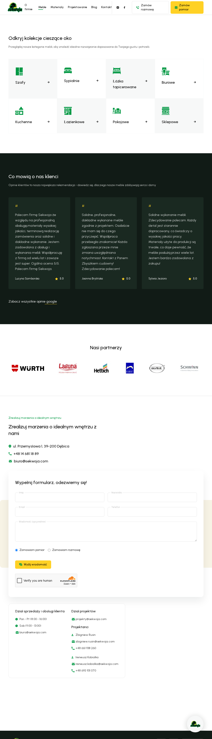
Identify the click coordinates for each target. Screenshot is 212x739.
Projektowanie (77, 7)
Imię (21, 492)
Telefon (115, 507)
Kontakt (106, 7)
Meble (42, 7)
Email (22, 507)
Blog (94, 7)
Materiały (57, 7)
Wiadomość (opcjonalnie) (32, 521)
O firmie (29, 7)
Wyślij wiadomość (35, 564)
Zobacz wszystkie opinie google (32, 301)
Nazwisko (116, 492)
